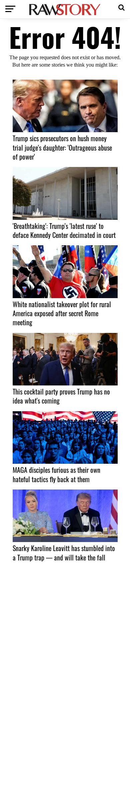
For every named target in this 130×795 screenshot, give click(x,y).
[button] (121, 6)
